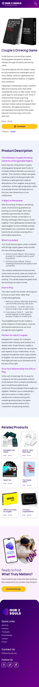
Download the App (13, 589)
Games (13, 131)
